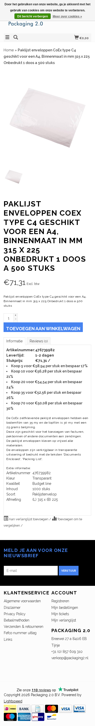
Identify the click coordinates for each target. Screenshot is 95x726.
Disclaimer (12, 608)
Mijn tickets (60, 614)
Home (9, 50)
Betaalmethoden (16, 620)
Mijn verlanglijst (63, 620)
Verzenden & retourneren (23, 627)
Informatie (14, 341)
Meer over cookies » (67, 16)
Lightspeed (13, 701)
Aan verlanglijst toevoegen (28, 519)
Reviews (39, 341)
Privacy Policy (15, 614)
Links (8, 639)
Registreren (60, 601)
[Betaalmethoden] (10, 708)
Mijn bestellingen (64, 608)
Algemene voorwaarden (22, 601)
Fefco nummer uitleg (20, 633)
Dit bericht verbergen (32, 16)
